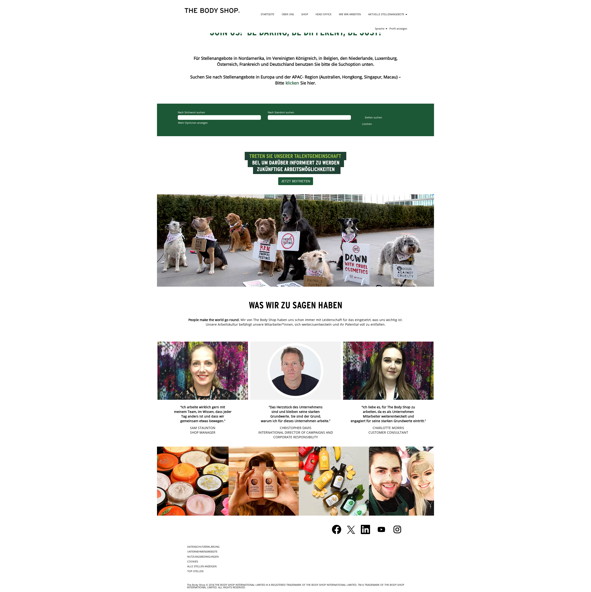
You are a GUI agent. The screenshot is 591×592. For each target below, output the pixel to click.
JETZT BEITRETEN (295, 181)
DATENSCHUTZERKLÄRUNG (203, 546)
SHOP (304, 14)
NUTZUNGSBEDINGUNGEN (203, 556)
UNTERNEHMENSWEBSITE (202, 551)
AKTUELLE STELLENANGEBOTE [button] (386, 14)
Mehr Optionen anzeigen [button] (193, 122)
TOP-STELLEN (195, 571)
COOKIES (192, 561)
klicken (292, 83)
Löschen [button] (367, 124)
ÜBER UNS (288, 14)
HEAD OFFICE (324, 14)
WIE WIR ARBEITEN (350, 14)
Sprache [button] (380, 28)
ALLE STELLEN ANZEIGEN (202, 566)
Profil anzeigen (398, 28)
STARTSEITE (267, 14)
